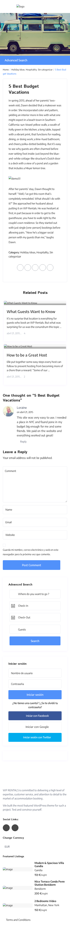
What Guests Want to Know (31, 311)
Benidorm (40, 888)
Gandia (38, 870)
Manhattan (41, 905)
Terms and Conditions (18, 919)
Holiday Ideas (18, 69)
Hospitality (31, 69)
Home (6, 69)
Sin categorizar (45, 69)
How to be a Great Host (27, 355)
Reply (23, 441)
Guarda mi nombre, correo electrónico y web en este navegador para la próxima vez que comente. (30, 552)
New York (53, 905)
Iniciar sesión (35, 694)
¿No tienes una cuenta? (25, 703)
